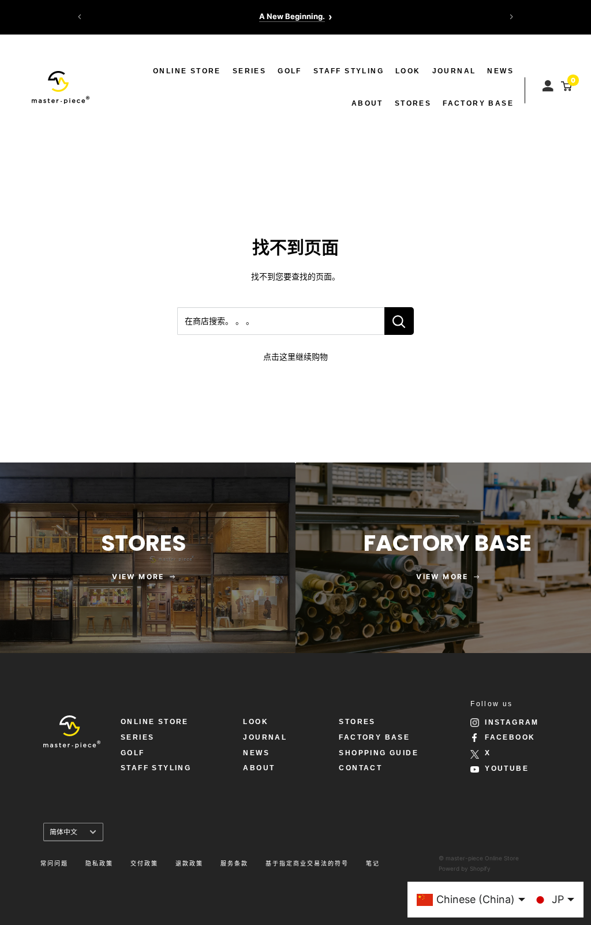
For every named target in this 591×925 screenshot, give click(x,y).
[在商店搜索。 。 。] (399, 321)
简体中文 (63, 831)
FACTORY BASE (478, 103)
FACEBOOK (510, 737)
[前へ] (79, 16)
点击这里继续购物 (295, 356)
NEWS (500, 71)
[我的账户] (549, 83)
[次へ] (511, 16)
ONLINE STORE (187, 71)
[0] (564, 86)
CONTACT (360, 768)
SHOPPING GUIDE (378, 753)
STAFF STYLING (348, 71)
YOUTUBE (507, 768)
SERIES (249, 71)
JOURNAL (454, 71)
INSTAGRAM (512, 722)
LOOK (408, 71)
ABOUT (367, 103)
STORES (413, 103)
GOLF (290, 71)
